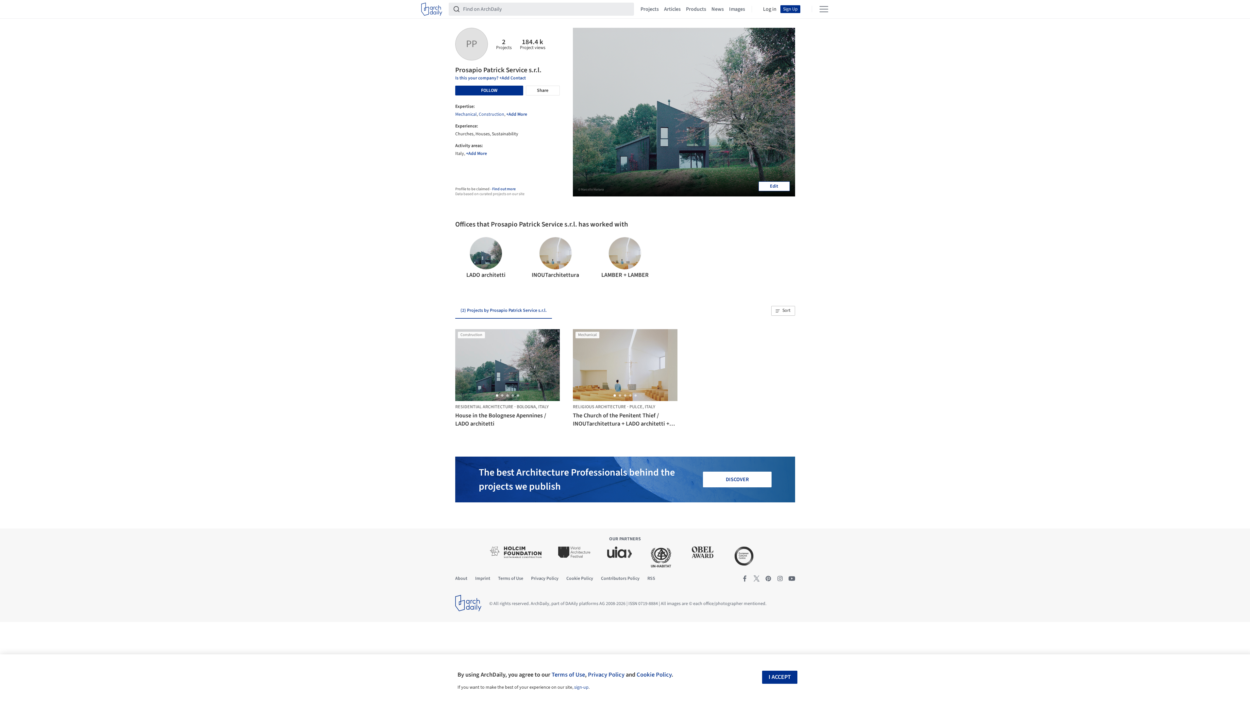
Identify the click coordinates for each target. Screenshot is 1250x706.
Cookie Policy (654, 674)
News (717, 9)
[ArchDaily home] (431, 9)
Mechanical (466, 114)
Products (696, 9)
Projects (650, 9)
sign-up (581, 687)
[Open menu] (824, 9)
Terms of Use (568, 674)
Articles (672, 9)
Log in (769, 9)
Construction (491, 114)
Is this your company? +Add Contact (490, 78)
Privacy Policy (606, 674)
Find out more (504, 189)
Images (737, 9)
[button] (463, 258)
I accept (780, 677)
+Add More (516, 114)
